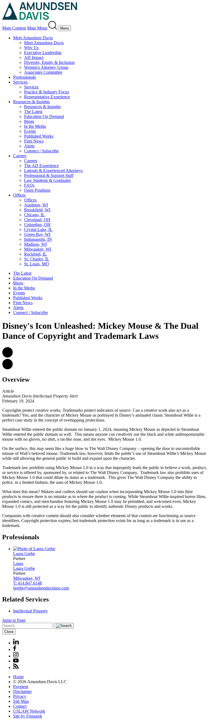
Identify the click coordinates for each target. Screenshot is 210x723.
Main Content (14, 28)
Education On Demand (44, 116)
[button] (7, 356)
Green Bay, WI (37, 234)
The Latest (33, 111)
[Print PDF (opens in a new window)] (7, 368)
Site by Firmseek (27, 716)
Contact (20, 706)
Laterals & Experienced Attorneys (53, 170)
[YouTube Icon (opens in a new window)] (16, 661)
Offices (19, 195)
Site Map (21, 701)
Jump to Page (13, 620)
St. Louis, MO (36, 264)
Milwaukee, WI (37, 249)
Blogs (29, 121)
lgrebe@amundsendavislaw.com (41, 588)
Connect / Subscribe (41, 151)
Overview (16, 379)
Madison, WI (35, 244)
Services (20, 82)
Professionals (24, 77)
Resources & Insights (31, 101)
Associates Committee (43, 72)
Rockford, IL (35, 254)
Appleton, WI (36, 205)
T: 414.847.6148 (27, 583)
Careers (19, 155)
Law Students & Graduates (47, 180)
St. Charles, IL (36, 259)
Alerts (29, 146)
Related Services (25, 599)
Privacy (19, 696)
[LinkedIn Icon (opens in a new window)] (16, 643)
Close (8, 632)
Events (30, 131)
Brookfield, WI (37, 210)
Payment (20, 686)
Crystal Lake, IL (38, 229)
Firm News (33, 141)
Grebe (24, 553)
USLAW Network (29, 711)
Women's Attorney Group (46, 67)
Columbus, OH (37, 224)
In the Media (35, 126)
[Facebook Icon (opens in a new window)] (14, 649)
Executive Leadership (43, 52)
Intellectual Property (30, 611)
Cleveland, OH (37, 219)
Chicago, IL (34, 214)
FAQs (29, 185)
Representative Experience (47, 96)
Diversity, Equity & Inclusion (49, 62)
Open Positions (37, 190)
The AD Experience (41, 165)
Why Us (31, 47)
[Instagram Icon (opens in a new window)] (16, 656)
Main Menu (37, 28)
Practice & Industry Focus (46, 92)
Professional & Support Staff (49, 175)
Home (18, 676)
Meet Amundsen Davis (33, 37)
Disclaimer (22, 691)
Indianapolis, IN (38, 239)
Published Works (38, 136)
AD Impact (33, 57)
